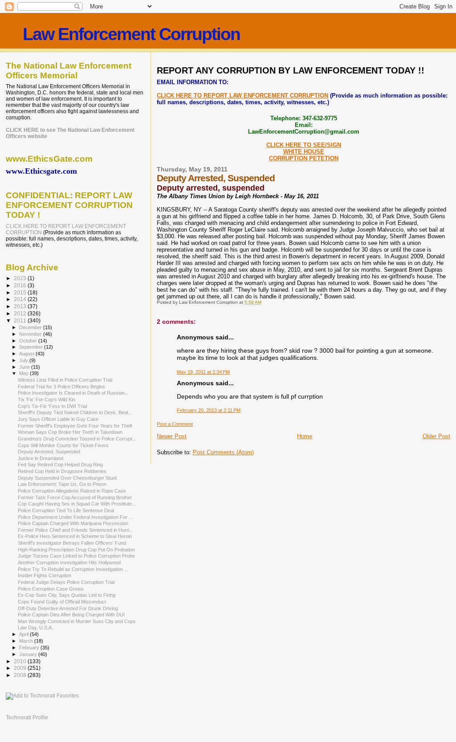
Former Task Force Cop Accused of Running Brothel (74, 497)
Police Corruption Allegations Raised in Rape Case (72, 490)
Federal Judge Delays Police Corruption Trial (66, 582)
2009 (21, 668)
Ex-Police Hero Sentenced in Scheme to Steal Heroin (75, 536)
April (24, 634)
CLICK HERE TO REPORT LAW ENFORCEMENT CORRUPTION (242, 95)
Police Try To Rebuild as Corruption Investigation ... (73, 569)
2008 (21, 675)
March (26, 641)
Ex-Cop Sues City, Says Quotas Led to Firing (66, 595)
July (24, 360)
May (24, 373)
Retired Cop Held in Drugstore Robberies (62, 471)
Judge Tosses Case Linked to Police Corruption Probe (76, 556)
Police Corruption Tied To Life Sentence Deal (66, 510)
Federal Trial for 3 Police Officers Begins (61, 386)
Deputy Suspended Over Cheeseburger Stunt (67, 478)
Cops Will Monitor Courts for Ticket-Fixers (63, 445)
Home (304, 436)
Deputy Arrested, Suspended (49, 451)
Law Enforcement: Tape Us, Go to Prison (62, 484)
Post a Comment (175, 424)
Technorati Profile (27, 717)
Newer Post (172, 436)
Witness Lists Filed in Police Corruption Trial (65, 380)
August (27, 353)
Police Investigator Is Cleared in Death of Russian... (73, 392)
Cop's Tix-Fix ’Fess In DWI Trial (52, 406)
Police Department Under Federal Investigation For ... (75, 517)
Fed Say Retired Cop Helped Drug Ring (60, 464)
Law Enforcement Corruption (131, 34)
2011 (21, 320)
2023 (21, 278)
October (28, 340)
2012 (21, 313)
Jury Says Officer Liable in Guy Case (58, 419)
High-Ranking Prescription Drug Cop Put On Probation (76, 549)
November (31, 334)
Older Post (436, 436)
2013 (21, 306)
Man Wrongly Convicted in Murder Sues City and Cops (77, 621)
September (31, 347)
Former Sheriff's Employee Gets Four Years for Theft (75, 425)
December (31, 327)
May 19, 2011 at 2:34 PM (203, 372)
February (30, 647)
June (25, 367)
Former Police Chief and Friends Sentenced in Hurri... (75, 530)
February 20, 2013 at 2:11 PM (208, 410)
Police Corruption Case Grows (51, 588)
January (28, 654)
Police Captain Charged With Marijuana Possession (73, 523)
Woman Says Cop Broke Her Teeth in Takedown (70, 432)
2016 (21, 285)
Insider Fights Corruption (44, 575)
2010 (21, 661)
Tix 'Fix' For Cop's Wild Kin (46, 399)
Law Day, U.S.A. (35, 627)
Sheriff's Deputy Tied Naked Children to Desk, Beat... (75, 412)
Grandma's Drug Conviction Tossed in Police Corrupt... (77, 438)
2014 (21, 299)
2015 (21, 292)
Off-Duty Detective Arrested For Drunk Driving (68, 608)
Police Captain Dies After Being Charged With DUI (71, 614)
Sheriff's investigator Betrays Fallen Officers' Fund (72, 543)
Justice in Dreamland (40, 458)
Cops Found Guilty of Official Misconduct (62, 601)
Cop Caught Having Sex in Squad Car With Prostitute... (77, 503)
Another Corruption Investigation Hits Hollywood (69, 562)
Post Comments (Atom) (223, 452)
